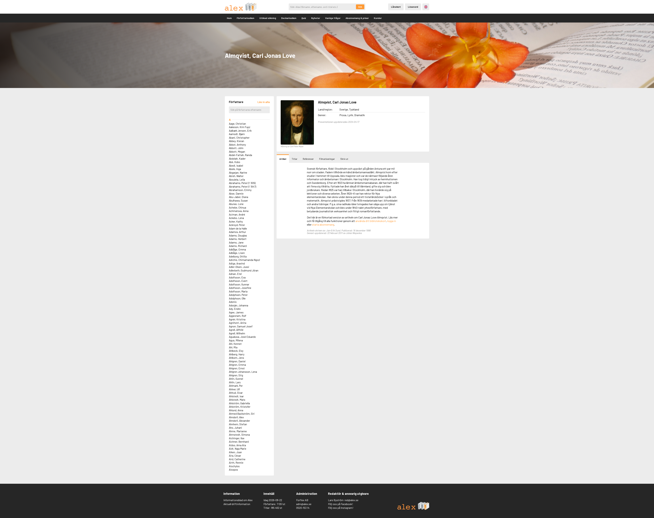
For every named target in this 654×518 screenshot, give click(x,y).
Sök (360, 6)
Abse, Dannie (236, 193)
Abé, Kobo (234, 162)
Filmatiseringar (327, 158)
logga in (391, 221)
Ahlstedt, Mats (237, 399)
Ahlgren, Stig (236, 375)
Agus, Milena (236, 340)
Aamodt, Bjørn (237, 134)
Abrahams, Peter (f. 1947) (242, 186)
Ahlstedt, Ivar (236, 396)
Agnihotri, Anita (237, 322)
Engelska (425, 7)
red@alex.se (351, 500)
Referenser (308, 158)
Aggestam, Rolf (237, 315)
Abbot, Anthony (237, 144)
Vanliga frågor (332, 18)
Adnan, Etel (235, 273)
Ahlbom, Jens (236, 357)
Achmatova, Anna (238, 210)
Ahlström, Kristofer (239, 406)
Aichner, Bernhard (239, 441)
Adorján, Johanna (238, 305)
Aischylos (234, 466)
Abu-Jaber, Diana (238, 196)
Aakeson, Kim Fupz (239, 127)
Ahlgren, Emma (237, 364)
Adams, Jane (236, 242)
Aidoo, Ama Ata (237, 445)
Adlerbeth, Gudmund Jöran (243, 270)
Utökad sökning (267, 18)
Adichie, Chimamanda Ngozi (244, 259)
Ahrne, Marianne (238, 431)
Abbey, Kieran (236, 141)
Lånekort (396, 6)
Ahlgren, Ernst (237, 368)
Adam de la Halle (238, 228)
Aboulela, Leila (237, 179)
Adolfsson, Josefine (240, 287)
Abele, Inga (235, 169)
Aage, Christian (237, 123)
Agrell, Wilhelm (237, 333)
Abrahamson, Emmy (240, 189)
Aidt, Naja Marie (237, 448)
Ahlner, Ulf (234, 389)
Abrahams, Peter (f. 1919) (242, 182)
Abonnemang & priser (357, 18)
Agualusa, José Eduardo (242, 336)
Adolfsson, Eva (237, 277)
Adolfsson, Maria (238, 291)
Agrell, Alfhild (236, 329)
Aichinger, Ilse (236, 438)
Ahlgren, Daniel (237, 361)
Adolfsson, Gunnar (239, 284)
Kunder (378, 18)
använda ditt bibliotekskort (370, 221)
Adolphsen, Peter (238, 294)
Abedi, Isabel (236, 165)
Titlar (294, 158)
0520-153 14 (302, 507)
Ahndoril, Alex (236, 417)
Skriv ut (344, 158)
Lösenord (413, 6)
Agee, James (236, 312)
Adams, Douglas (238, 235)
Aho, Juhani (235, 427)
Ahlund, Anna (236, 410)
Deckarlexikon (288, 18)
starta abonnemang (323, 224)
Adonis (233, 301)
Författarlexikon (245, 18)
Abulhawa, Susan (238, 200)
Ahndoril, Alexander (239, 420)
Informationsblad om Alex (238, 500)
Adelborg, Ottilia (238, 256)
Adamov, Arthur (237, 231)
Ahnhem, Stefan (238, 424)
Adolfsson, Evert (238, 280)
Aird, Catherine (237, 459)
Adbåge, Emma (237, 249)
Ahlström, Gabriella (239, 403)
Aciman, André (237, 214)
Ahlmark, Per (236, 385)
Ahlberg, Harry (236, 354)
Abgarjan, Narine (238, 172)
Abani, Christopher (239, 137)
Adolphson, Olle (237, 298)
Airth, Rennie (236, 462)
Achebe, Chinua (237, 207)
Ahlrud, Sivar (236, 392)
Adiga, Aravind (237, 263)
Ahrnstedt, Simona (239, 434)
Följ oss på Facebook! (340, 504)
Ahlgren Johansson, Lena (243, 371)
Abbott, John (236, 148)
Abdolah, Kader (237, 158)
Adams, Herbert (237, 238)
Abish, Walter (236, 175)
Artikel (282, 158)
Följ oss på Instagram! (340, 507)
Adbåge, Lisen (237, 252)
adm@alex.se (303, 504)
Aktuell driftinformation (236, 504)
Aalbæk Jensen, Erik (240, 130)
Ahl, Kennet (235, 343)
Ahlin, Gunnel (236, 378)
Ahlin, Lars (235, 382)
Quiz (303, 18)
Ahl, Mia (233, 347)
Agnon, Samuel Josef (241, 326)
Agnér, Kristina (237, 319)
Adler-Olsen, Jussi (239, 266)
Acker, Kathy (236, 221)
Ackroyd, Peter (237, 224)
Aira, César (235, 455)
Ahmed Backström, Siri (242, 413)
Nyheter (315, 18)
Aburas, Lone (236, 203)
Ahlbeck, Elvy (236, 350)
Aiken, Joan (235, 452)
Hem (229, 18)
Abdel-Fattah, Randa (240, 155)
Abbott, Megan (237, 151)
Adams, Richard (238, 245)
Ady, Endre (235, 308)
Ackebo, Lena (236, 217)
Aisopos (233, 469)
